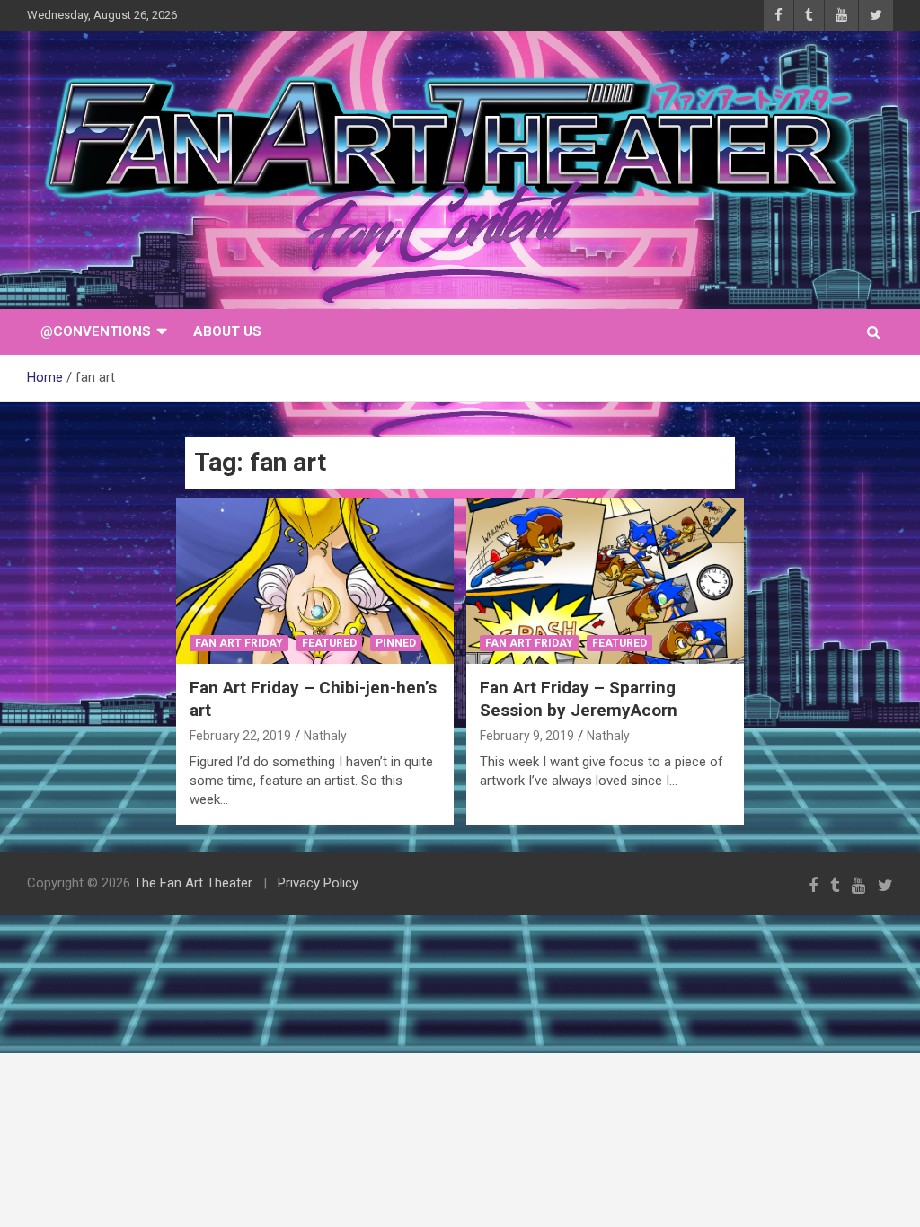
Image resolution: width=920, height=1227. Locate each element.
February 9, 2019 (527, 735)
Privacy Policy (318, 883)
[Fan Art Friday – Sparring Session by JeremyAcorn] (605, 581)
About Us (227, 331)
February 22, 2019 (240, 735)
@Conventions (95, 331)
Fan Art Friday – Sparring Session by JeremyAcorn (578, 698)
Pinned (396, 643)
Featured (329, 643)
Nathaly (325, 735)
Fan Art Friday (239, 643)
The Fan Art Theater (193, 883)
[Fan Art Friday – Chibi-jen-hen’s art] (315, 581)
